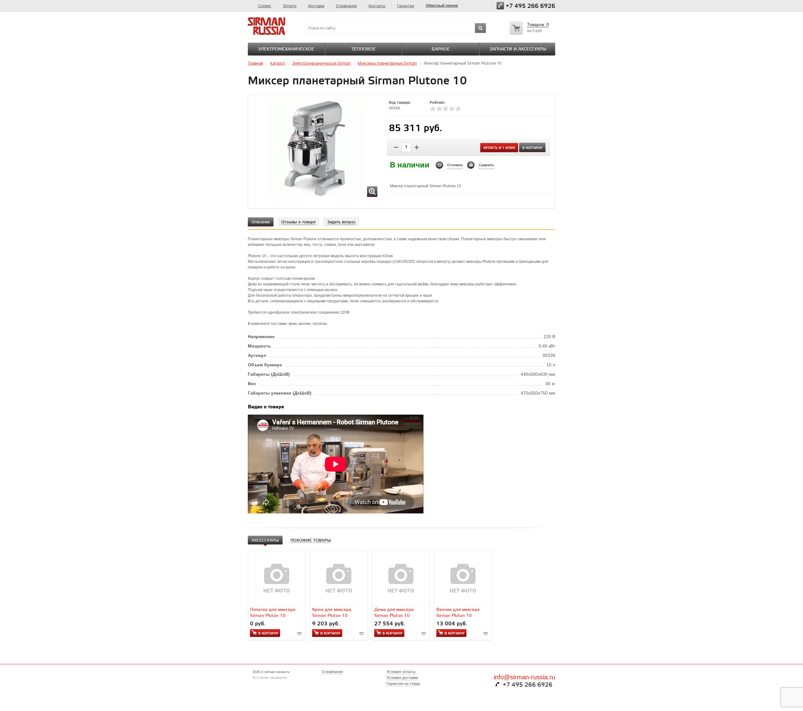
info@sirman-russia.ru (524, 677)
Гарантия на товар (403, 684)
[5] (458, 108)
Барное (441, 49)
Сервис (264, 6)
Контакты (377, 6)
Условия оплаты (401, 672)
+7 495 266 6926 (530, 6)
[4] (452, 108)
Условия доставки (402, 678)
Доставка (316, 6)
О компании (346, 6)
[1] (433, 108)
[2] (439, 108)
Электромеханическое (286, 49)
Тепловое (363, 49)
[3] (445, 108)
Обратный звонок (442, 5)
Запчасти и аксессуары (517, 49)
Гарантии (405, 6)
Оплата (289, 6)
